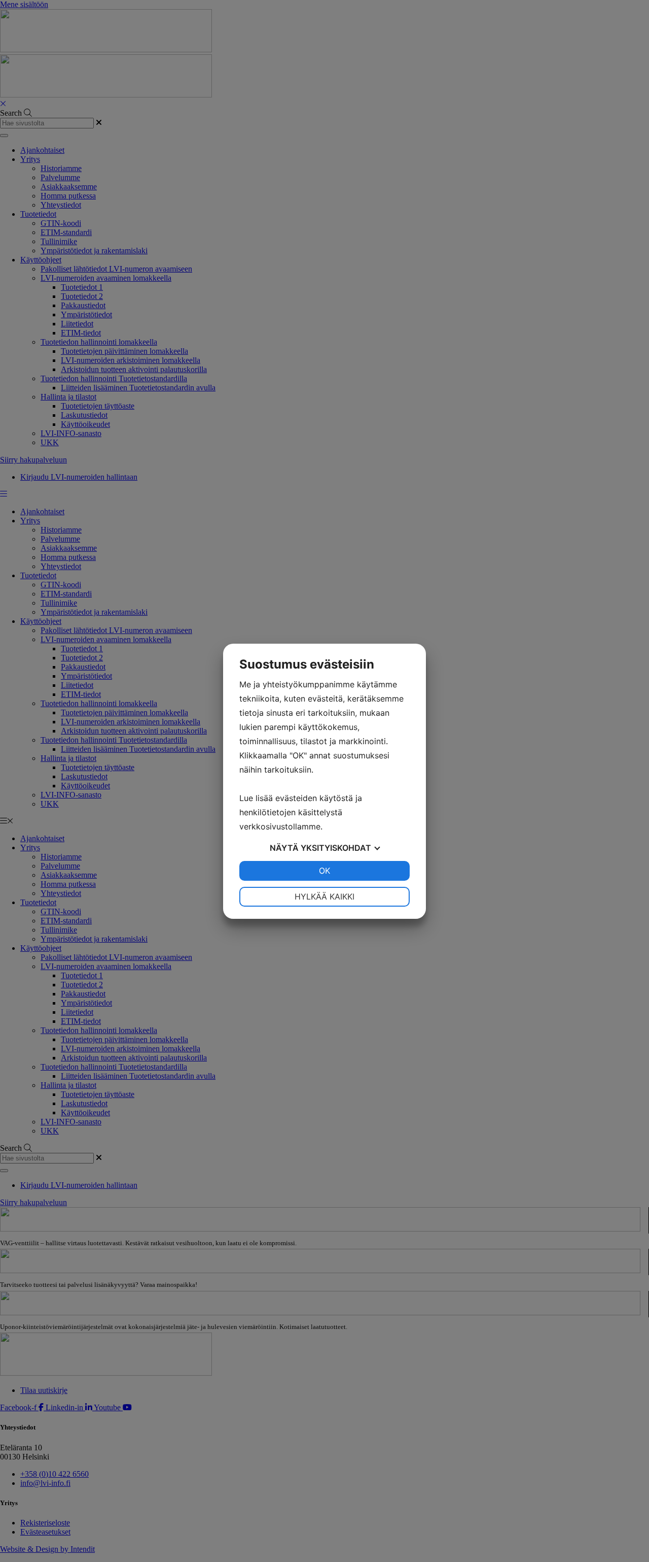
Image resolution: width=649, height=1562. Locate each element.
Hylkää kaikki (324, 896)
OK (324, 871)
